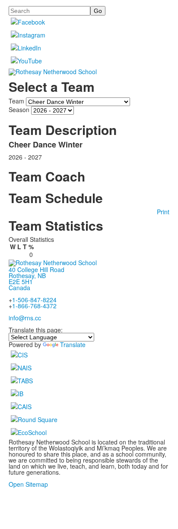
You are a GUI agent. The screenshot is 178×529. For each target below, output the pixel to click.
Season (19, 109)
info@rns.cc (25, 317)
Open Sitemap (28, 484)
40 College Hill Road (36, 269)
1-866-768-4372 (34, 305)
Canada (19, 287)
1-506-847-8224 (34, 299)
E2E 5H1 (21, 281)
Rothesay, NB (27, 275)
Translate (73, 344)
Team (16, 101)
